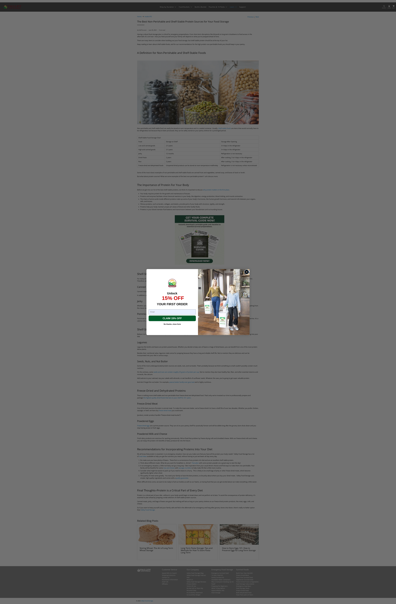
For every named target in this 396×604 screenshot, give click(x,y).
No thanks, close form (172, 324)
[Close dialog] (247, 272)
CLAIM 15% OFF (172, 318)
